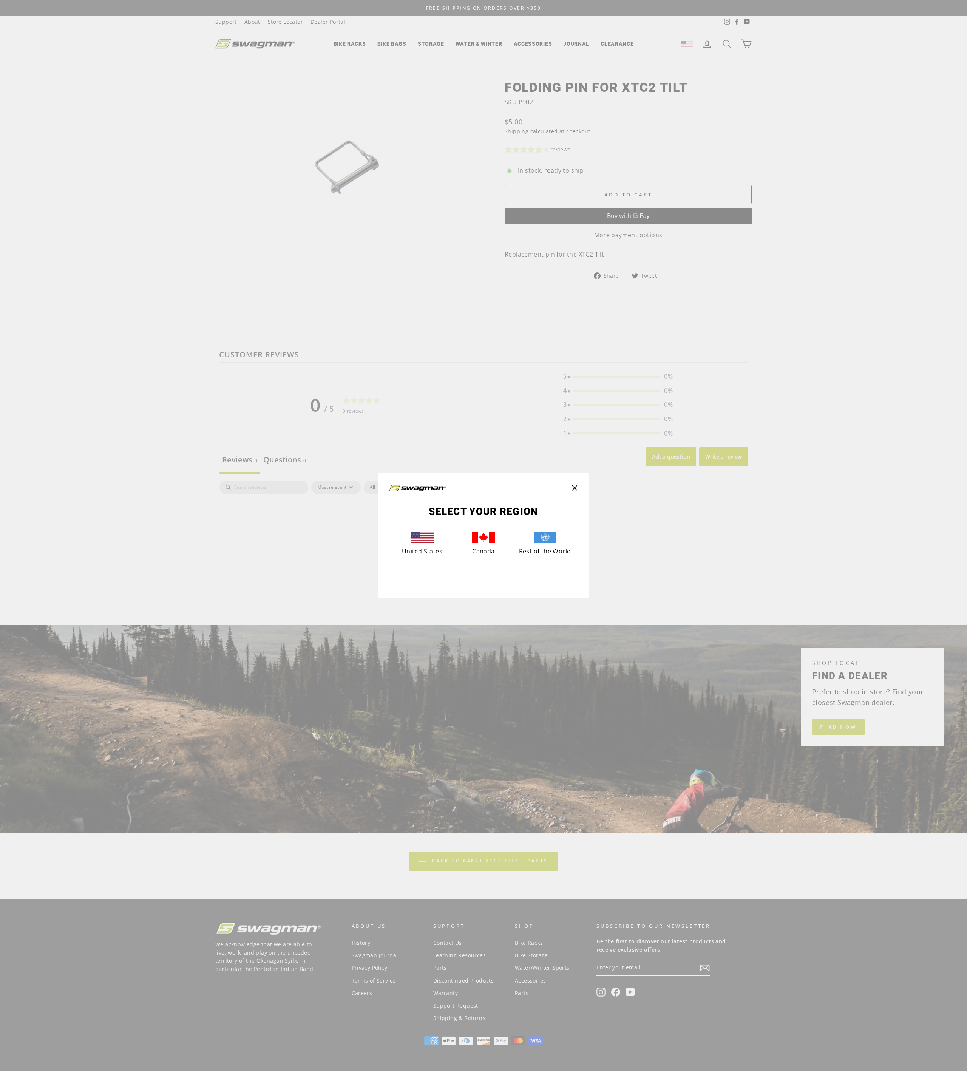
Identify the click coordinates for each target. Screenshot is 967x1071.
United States (422, 551)
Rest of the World (545, 551)
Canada (483, 551)
